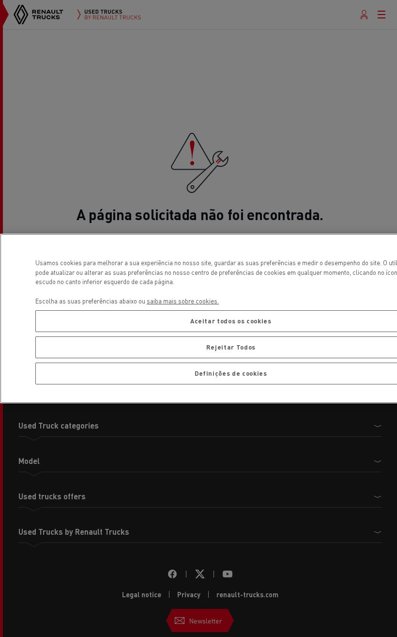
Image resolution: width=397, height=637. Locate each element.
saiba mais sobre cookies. (183, 301)
